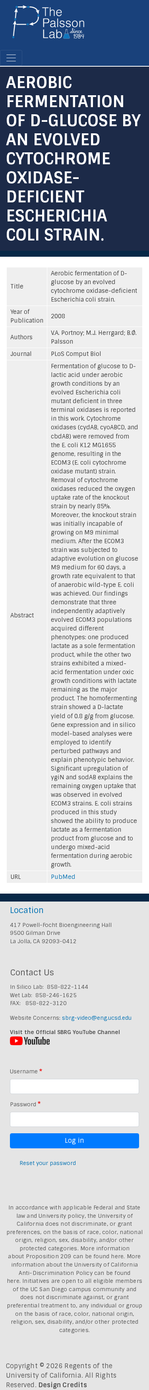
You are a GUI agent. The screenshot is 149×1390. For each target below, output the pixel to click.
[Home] (48, 25)
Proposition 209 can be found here (75, 1256)
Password (23, 1104)
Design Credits (63, 1385)
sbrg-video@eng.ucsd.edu (97, 1017)
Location (27, 910)
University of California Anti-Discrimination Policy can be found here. (72, 1272)
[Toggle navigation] (11, 58)
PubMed (63, 877)
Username (24, 1071)
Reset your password (47, 1163)
